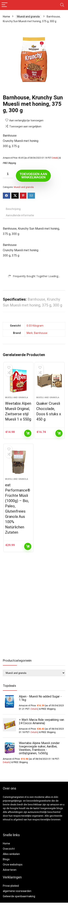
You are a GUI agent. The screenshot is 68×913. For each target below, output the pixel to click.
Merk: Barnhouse (37, 333)
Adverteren (9, 869)
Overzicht (9, 848)
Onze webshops (12, 864)
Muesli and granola (28, 16)
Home (6, 16)
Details (55, 158)
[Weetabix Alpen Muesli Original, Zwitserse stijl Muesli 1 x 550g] (18, 380)
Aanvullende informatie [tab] (20, 215)
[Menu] (4, 5)
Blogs (6, 859)
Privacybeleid (11, 885)
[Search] (62, 5)
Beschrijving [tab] (13, 208)
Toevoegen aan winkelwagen (33, 175)
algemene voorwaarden (17, 891)
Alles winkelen (11, 854)
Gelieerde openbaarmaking (19, 896)
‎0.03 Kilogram (35, 325)
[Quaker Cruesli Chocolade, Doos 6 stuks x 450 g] (49, 380)
